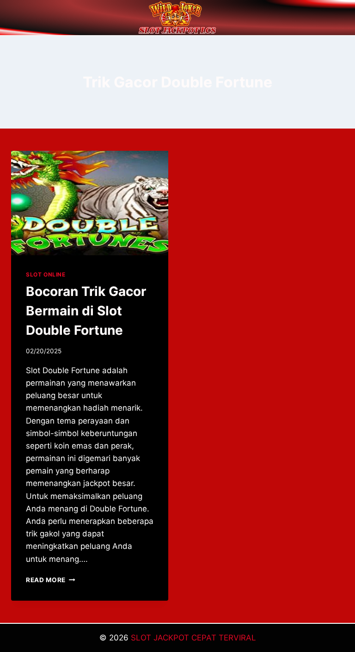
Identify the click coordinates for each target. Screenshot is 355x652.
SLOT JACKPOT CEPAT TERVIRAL (193, 637)
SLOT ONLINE (46, 274)
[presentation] (89, 203)
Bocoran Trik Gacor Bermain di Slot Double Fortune (86, 310)
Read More (50, 580)
